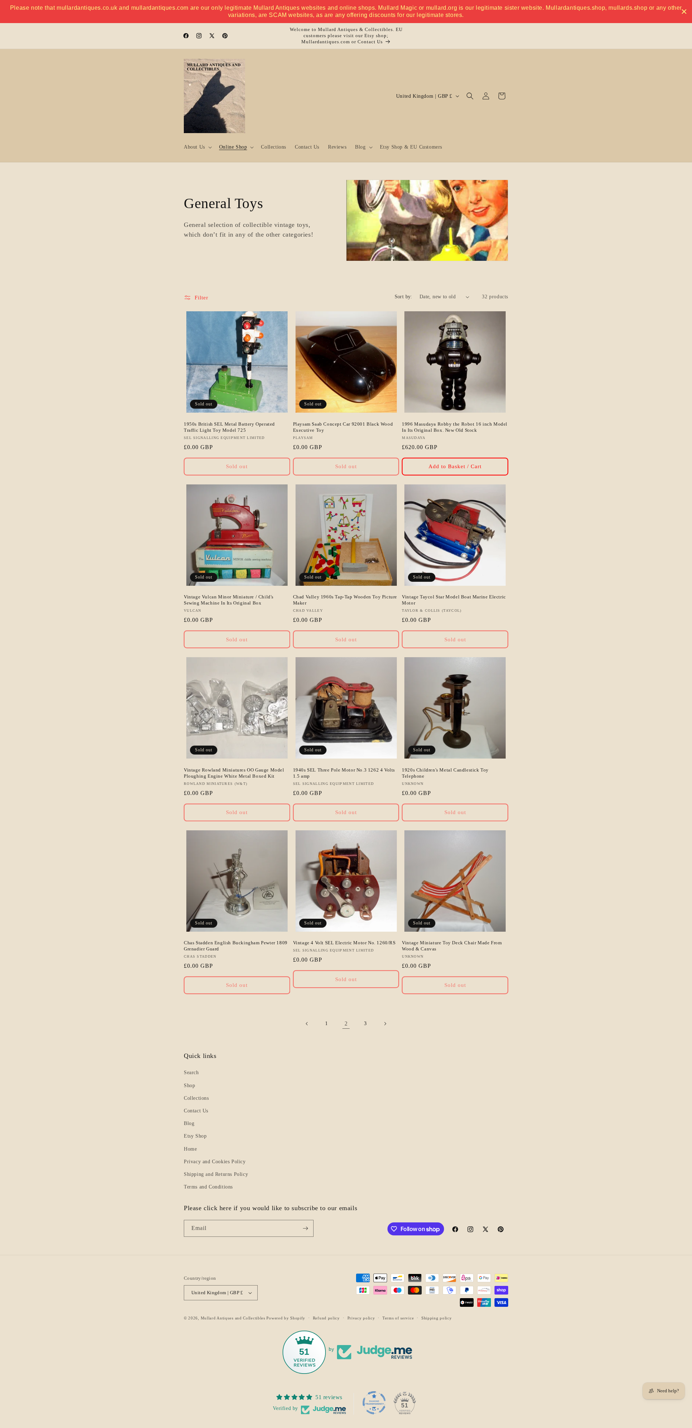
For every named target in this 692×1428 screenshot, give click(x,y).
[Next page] (385, 1024)
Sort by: (403, 296)
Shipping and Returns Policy (216, 1174)
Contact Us (196, 1110)
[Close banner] (684, 11)
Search (191, 1072)
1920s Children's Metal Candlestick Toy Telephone (445, 773)
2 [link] (346, 1023)
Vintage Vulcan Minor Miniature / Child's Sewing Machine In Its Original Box (229, 600)
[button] (197, 147)
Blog (189, 1123)
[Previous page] (307, 1024)
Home (190, 1149)
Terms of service (398, 1318)
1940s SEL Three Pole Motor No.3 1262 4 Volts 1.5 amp (344, 773)
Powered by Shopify (285, 1318)
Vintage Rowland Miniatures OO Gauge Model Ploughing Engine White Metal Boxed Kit (234, 773)
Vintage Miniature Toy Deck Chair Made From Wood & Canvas (452, 946)
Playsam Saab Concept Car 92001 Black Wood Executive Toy (343, 427)
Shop (189, 1085)
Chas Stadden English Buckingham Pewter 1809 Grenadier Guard (236, 946)
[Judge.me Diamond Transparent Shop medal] (374, 1402)
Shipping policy (436, 1318)
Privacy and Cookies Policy (215, 1161)
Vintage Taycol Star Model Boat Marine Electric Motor (454, 600)
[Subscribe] (305, 1228)
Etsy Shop (195, 1136)
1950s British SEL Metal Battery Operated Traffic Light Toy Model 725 (229, 427)
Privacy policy (361, 1318)
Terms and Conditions (208, 1187)
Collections (196, 1098)
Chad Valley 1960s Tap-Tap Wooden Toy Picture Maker (345, 600)
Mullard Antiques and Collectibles (233, 1318)
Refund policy (326, 1318)
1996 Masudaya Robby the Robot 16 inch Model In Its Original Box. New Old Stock (454, 427)
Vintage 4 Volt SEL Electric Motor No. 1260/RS (344, 942)
